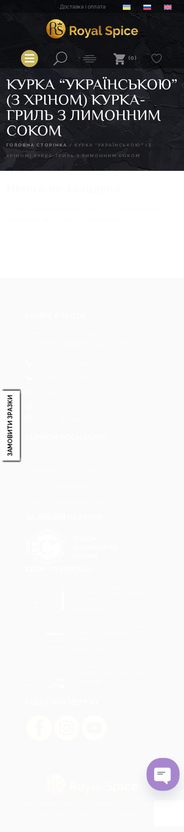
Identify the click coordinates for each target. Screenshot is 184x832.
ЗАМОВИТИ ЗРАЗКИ (10, 425)
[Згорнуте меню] (29, 58)
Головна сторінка (36, 145)
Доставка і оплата (83, 7)
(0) (132, 58)
